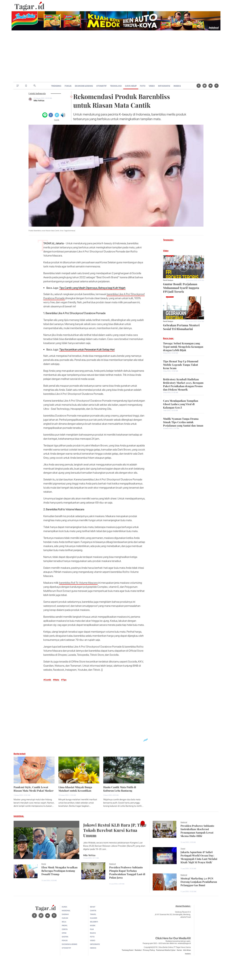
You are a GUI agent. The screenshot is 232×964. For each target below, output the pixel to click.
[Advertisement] (116, 56)
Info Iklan (187, 950)
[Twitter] (204, 85)
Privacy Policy (149, 950)
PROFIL (64, 925)
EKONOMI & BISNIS (84, 86)
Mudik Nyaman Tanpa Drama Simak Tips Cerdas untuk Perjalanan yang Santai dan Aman (183, 422)
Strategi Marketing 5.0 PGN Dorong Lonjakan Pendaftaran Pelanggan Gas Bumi (199, 881)
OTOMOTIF (101, 86)
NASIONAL (19, 816)
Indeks (188, 954)
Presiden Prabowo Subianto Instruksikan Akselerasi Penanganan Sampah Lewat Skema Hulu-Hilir (197, 830)
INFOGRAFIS (164, 86)
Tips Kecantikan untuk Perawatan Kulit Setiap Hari (87, 349)
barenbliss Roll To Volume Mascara (78, 582)
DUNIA (64, 907)
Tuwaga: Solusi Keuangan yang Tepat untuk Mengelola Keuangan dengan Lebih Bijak (183, 346)
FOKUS (68, 86)
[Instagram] (216, 85)
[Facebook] (199, 85)
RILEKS (93, 933)
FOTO (142, 86)
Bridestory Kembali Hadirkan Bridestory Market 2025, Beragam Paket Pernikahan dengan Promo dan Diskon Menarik (183, 384)
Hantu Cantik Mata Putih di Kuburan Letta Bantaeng (119, 788)
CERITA (65, 929)
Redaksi (138, 950)
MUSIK (92, 925)
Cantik (56, 120)
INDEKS (177, 86)
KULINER (93, 918)
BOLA (64, 922)
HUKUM (65, 918)
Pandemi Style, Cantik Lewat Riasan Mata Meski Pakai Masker (33, 788)
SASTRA (65, 937)
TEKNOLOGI (116, 86)
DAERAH (65, 914)
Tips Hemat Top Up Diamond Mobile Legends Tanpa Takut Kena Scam (180, 364)
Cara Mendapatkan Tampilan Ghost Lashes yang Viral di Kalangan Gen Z (180, 404)
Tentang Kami (127, 950)
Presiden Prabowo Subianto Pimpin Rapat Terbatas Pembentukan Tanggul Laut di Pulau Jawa (127, 872)
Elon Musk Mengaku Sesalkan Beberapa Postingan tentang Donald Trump (59, 870)
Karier (179, 950)
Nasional (112, 864)
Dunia (43, 864)
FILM (92, 929)
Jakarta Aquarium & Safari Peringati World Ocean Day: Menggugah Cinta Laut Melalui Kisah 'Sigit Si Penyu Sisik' (199, 857)
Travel (183, 848)
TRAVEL (93, 914)
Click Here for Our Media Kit (173, 938)
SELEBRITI (94, 922)
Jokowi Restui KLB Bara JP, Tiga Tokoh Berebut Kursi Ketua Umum (114, 830)
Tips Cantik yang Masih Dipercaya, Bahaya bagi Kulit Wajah (92, 287)
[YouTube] (210, 85)
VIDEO (152, 86)
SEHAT (92, 907)
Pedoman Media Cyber (166, 950)
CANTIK (93, 910)
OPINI (64, 933)
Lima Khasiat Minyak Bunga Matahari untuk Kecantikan (75, 788)
